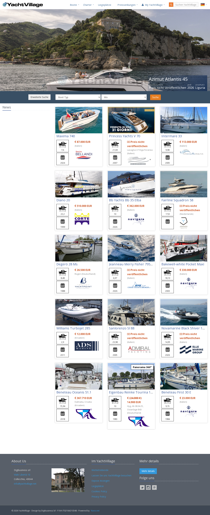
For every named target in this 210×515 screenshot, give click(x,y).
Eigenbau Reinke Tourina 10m (132, 392)
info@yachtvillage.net (25, 483)
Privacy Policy (99, 496)
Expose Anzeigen (101, 480)
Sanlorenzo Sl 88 (121, 328)
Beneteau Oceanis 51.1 (73, 392)
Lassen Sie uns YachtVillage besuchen (111, 475)
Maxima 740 (65, 136)
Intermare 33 (171, 136)
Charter (87, 4)
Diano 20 (63, 200)
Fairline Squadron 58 (177, 200)
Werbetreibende (100, 470)
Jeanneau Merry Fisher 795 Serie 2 (135, 264)
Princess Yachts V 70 (124, 136)
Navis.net (95, 510)
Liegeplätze (104, 4)
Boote (73, 4)
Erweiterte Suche (39, 97)
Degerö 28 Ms (67, 264)
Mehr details (148, 471)
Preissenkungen (126, 4)
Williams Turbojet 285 (73, 328)
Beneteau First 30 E (176, 392)
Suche (155, 97)
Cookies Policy (99, 491)
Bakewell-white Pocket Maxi (182, 264)
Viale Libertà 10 (22, 474)
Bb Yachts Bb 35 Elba (125, 200)
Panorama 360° (142, 367)
